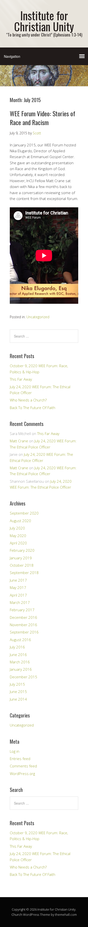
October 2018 (21, 565)
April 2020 (18, 542)
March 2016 (20, 661)
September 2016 (24, 632)
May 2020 (18, 535)
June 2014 (18, 699)
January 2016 (21, 669)
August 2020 (20, 520)
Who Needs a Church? (28, 400)
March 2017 (20, 602)
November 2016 (23, 624)
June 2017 (18, 580)
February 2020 (22, 550)
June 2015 (18, 691)
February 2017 (22, 609)
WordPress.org (22, 773)
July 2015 (17, 684)
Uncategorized (37, 317)
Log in (14, 751)
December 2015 (23, 676)
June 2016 (18, 654)
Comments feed (23, 765)
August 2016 (20, 639)
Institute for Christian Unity (44, 21)
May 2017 (18, 587)
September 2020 (24, 513)
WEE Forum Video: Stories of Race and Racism (42, 118)
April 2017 (18, 595)
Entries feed (20, 758)
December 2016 (23, 617)
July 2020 (17, 528)
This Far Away (21, 379)
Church (16, 914)
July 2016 (17, 647)
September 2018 (24, 572)
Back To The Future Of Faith (32, 407)
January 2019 (21, 557)
